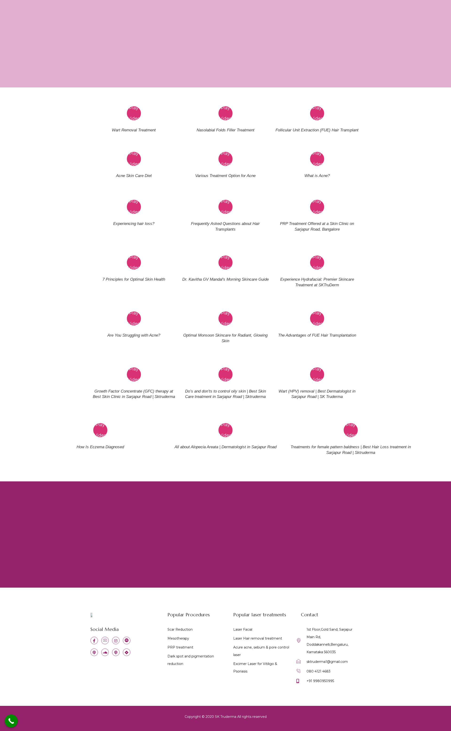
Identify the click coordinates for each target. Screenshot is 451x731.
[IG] (116, 640)
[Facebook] (94, 640)
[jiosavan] (126, 652)
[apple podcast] (94, 652)
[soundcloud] (105, 652)
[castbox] (116, 652)
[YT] (105, 640)
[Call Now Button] (11, 721)
